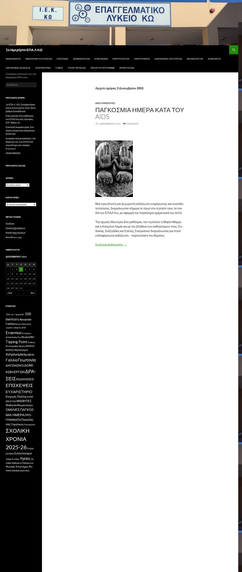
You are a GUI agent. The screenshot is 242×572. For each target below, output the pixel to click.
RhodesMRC (28, 337)
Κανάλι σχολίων (15, 232)
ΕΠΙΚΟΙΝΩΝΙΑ (101, 59)
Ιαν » (33, 292)
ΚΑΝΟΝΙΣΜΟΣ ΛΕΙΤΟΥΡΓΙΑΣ (168, 59)
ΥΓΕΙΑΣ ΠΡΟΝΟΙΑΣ (77, 68)
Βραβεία (29, 354)
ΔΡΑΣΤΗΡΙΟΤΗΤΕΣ (105, 103)
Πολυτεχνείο (29, 424)
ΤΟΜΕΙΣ (59, 68)
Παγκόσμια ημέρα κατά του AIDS (139, 113)
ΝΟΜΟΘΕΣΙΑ (214, 59)
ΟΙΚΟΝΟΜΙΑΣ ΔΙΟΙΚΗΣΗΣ (18, 68)
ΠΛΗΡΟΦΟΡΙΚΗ (43, 68)
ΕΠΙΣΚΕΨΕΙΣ (19, 385)
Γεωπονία (27, 359)
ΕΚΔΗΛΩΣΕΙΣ (25, 379)
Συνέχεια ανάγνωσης (111, 244)
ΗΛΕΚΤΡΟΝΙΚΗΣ (142, 59)
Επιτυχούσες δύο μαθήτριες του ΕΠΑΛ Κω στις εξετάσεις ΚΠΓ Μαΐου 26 (20, 119)
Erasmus (14, 332)
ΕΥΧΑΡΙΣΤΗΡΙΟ (19, 392)
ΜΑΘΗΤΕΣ (24, 401)
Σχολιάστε (132, 123)
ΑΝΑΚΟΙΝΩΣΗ (13, 153)
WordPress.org (13, 237)
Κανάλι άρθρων (15, 228)
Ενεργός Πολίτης (16, 396)
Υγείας (25, 458)
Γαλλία (12, 360)
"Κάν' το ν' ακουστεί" (15, 314)
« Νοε (9, 292)
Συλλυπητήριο (23, 453)
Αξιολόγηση (21, 349)
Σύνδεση (10, 223)
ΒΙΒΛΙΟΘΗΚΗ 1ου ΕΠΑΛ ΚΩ (39, 59)
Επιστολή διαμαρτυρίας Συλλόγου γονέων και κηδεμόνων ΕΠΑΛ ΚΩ (20, 130)
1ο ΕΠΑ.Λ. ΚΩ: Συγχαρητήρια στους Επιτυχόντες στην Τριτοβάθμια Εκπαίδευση (21, 108)
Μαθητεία (11, 405)
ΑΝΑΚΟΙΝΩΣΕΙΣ (13, 59)
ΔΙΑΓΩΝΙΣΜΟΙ (15, 365)
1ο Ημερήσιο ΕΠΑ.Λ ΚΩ (24, 50)
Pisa (19, 337)
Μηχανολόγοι (25, 405)
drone (19, 324)
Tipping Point (16, 342)
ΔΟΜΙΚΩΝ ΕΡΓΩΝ (81, 59)
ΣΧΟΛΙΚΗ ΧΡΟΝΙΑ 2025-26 (17, 438)
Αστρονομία (14, 354)
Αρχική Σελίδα (126, 68)
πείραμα (15, 470)
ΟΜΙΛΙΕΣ (13, 409)
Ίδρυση (22, 346)
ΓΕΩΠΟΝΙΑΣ (62, 59)
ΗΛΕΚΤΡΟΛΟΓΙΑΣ (121, 59)
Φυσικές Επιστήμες (17, 466)
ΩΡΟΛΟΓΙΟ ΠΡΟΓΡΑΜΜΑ (103, 68)
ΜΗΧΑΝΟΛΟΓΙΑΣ (195, 59)
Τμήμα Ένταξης (12, 459)
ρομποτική (24, 470)
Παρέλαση (17, 424)
